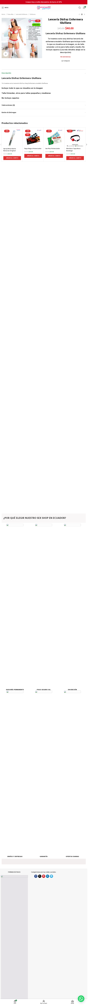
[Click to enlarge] (5, 54)
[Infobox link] (14, 607)
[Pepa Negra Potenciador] (33, 138)
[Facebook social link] (35, 876)
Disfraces (32, 14)
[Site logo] (44, 7)
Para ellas (10, 14)
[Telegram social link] (51, 876)
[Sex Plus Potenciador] (54, 138)
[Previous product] (79, 14)
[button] (86, 144)
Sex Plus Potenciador (52, 148)
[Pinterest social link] (43, 876)
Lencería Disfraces (21, 14)
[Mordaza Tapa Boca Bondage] (75, 138)
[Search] (79, 7)
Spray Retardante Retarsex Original (9, 149)
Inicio (3, 14)
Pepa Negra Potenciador (32, 148)
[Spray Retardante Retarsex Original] (12, 138)
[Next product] (84, 14)
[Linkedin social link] (47, 876)
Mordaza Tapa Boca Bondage (73, 149)
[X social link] (39, 876)
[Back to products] (82, 14)
